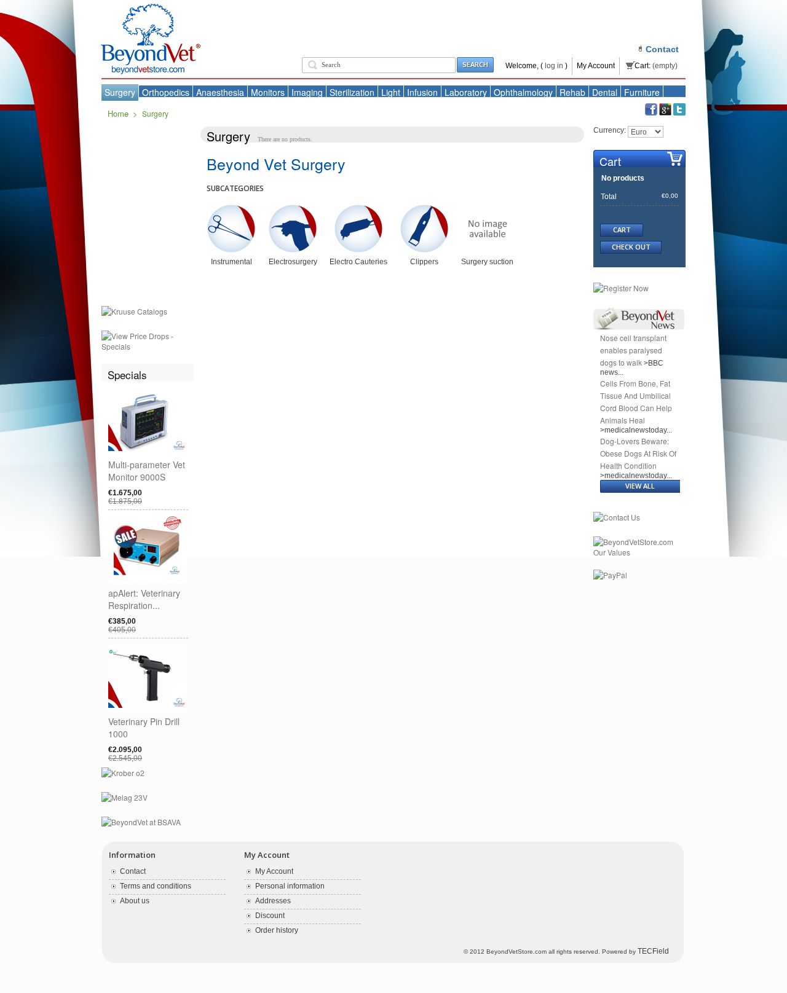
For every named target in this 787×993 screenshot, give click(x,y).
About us (134, 901)
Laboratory (466, 92)
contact (662, 49)
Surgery (120, 92)
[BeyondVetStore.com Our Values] (639, 542)
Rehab (572, 92)
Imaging (307, 92)
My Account (596, 65)
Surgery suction (487, 261)
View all (640, 485)
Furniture (642, 92)
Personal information (290, 886)
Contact (133, 871)
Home (118, 113)
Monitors (268, 92)
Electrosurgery (293, 261)
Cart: (643, 65)
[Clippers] (424, 208)
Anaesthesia (220, 92)
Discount (270, 915)
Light (390, 92)
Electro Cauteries (358, 261)
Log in (554, 65)
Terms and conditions (155, 886)
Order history (276, 930)
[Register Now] (621, 289)
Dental (604, 92)
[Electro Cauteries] (358, 208)
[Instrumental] (231, 208)
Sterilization (352, 92)
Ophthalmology (523, 92)
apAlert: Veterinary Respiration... (144, 599)
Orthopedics (165, 92)
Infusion (422, 92)
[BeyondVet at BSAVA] (141, 823)
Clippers (424, 261)
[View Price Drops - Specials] (147, 337)
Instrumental (231, 261)
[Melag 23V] (124, 798)
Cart (610, 161)
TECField (653, 951)
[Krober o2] (122, 773)
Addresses (273, 901)
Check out (631, 246)
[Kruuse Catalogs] (134, 312)
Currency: (609, 130)
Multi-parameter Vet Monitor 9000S (146, 470)
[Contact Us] (616, 518)
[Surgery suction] (487, 208)
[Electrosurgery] (292, 208)
